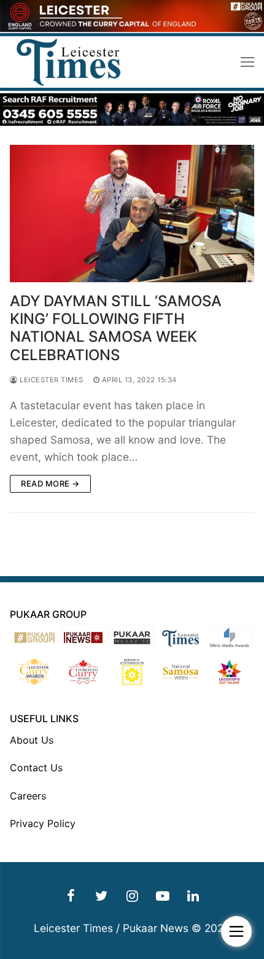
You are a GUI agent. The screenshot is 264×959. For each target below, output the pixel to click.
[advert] (132, 28)
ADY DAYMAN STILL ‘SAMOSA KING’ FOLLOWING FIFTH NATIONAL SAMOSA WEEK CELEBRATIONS (116, 328)
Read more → (50, 483)
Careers (28, 796)
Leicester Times (50, 380)
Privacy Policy (43, 823)
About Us (31, 740)
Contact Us (36, 767)
